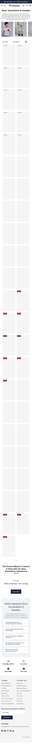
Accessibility (19, 703)
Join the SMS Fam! (6, 685)
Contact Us (19, 698)
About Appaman (5, 683)
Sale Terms (19, 701)
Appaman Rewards (21, 685)
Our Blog (3, 688)
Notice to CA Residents (7, 703)
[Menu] (2, 5)
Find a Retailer (5, 690)
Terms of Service (5, 701)
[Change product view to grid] (26, 42)
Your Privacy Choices (7, 698)
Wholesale (4, 693)
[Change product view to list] (28, 42)
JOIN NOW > (7, 717)
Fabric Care (19, 696)
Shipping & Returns (21, 688)
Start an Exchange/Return (23, 690)
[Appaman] (14, 5)
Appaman (28, 737)
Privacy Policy (5, 696)
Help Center (19, 683)
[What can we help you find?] (5, 5)
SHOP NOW (16, 591)
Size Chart (19, 693)
